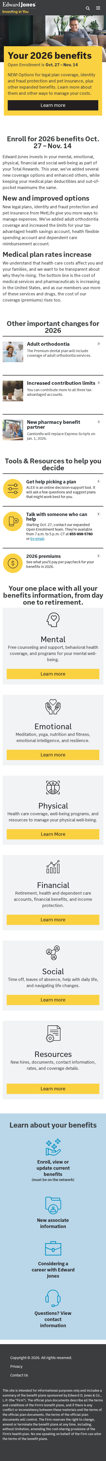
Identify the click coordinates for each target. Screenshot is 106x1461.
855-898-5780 (81, 534)
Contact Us (19, 1375)
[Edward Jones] (19, 8)
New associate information (53, 1223)
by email (37, 538)
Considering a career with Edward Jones (53, 1270)
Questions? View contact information (53, 1319)
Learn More (70, 834)
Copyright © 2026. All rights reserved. (41, 1357)
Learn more (69, 105)
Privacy (16, 1366)
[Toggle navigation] (98, 8)
